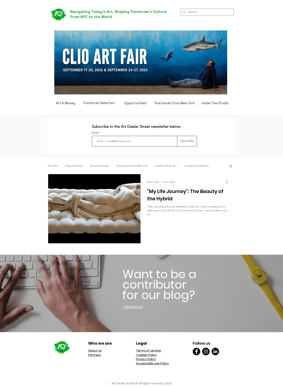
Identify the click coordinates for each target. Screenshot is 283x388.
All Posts (53, 166)
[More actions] (228, 182)
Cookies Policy (146, 355)
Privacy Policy (146, 359)
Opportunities (74, 166)
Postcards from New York (132, 166)
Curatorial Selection (196, 166)
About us (95, 350)
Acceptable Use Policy (152, 363)
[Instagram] (206, 351)
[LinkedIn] (215, 351)
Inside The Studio (166, 166)
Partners (94, 355)
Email (95, 132)
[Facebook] (196, 351)
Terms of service (148, 350)
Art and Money (99, 166)
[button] (231, 166)
